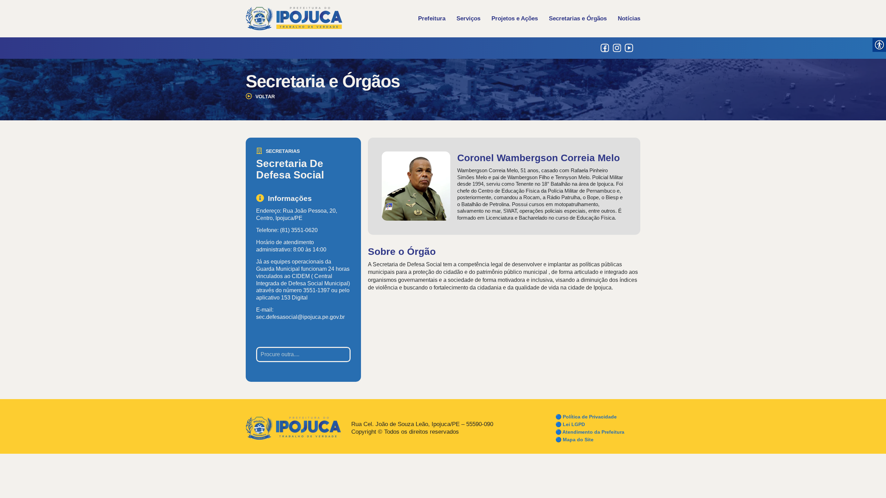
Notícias (629, 18)
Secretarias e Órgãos (578, 18)
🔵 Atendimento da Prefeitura (589, 432)
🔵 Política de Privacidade (586, 416)
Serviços (468, 18)
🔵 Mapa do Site (574, 439)
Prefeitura (431, 18)
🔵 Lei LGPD (570, 424)
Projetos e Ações (514, 18)
